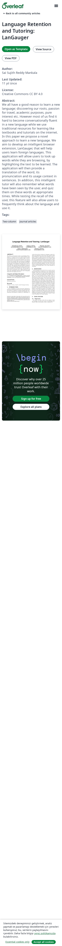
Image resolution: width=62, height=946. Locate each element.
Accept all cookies (44, 942)
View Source (43, 49)
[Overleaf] (12, 5)
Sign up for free (31, 399)
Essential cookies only (17, 941)
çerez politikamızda (45, 933)
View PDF (11, 58)
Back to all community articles (21, 13)
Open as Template (16, 49)
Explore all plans (31, 407)
